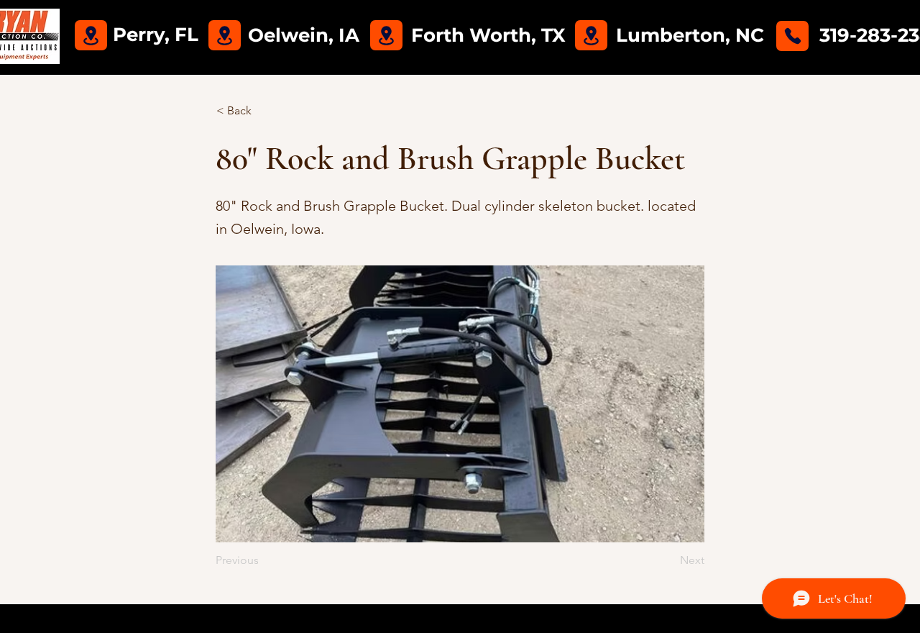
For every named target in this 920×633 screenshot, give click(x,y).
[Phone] (792, 36)
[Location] (91, 35)
